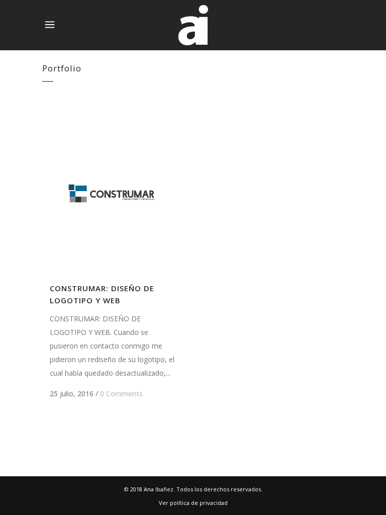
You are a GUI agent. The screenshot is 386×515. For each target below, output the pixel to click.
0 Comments (121, 393)
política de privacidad (199, 502)
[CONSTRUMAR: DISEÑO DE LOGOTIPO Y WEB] (112, 193)
